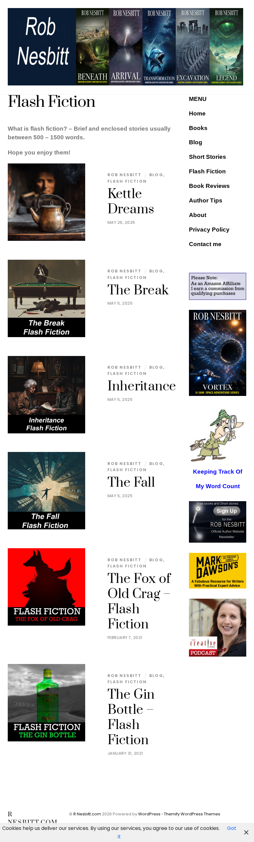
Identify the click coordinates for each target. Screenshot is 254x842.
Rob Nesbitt (124, 174)
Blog (156, 174)
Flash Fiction (127, 181)
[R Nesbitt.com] (125, 83)
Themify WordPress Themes (192, 814)
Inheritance (141, 386)
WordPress (149, 814)
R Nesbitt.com (87, 814)
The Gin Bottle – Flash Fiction (131, 718)
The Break (138, 290)
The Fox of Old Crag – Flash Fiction (139, 602)
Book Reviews (209, 186)
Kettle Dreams (131, 202)
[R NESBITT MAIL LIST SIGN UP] (217, 522)
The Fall (131, 483)
